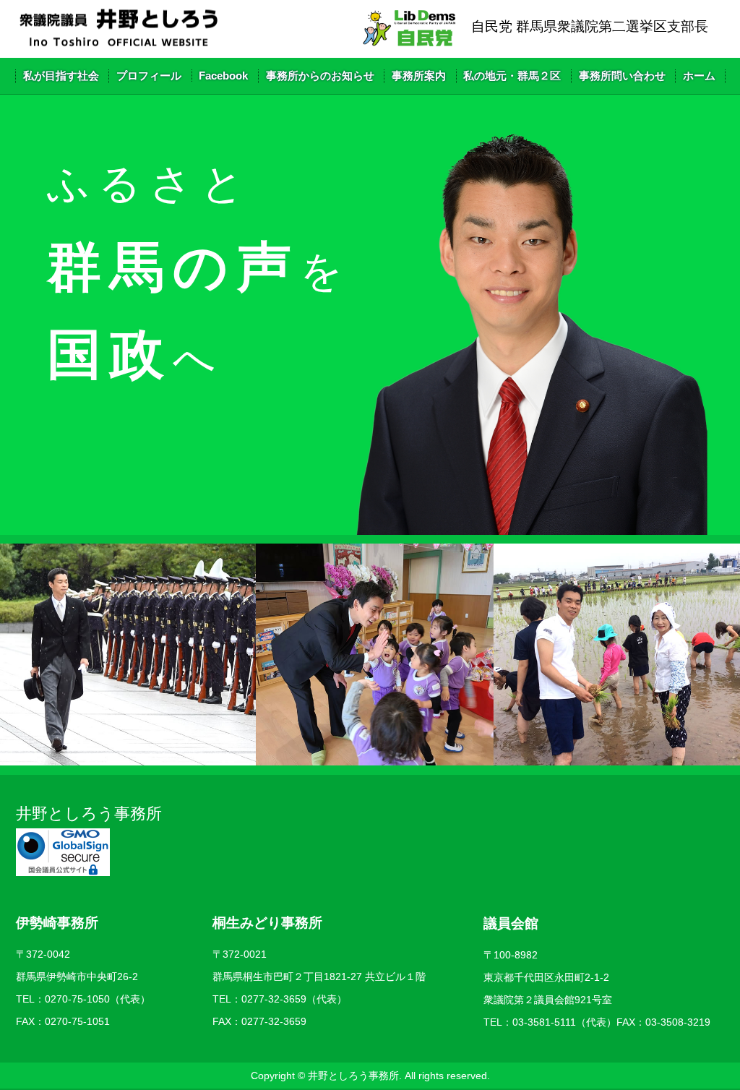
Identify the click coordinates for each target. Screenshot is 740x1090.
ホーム (699, 75)
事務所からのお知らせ (320, 75)
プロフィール (148, 75)
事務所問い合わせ (622, 75)
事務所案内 (419, 75)
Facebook (223, 75)
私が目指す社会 (61, 75)
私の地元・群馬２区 (512, 75)
